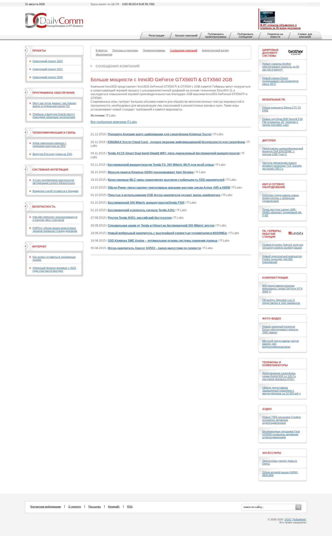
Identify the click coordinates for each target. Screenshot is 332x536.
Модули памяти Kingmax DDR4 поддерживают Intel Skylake (151, 172)
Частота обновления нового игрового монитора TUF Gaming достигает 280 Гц (282, 165)
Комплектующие (275, 277)
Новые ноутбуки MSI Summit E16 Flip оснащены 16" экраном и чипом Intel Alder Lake (282, 122)
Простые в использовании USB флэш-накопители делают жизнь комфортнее (164, 195)
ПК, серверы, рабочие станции (271, 233)
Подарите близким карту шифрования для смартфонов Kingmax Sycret (159, 134)
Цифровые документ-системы (270, 52)
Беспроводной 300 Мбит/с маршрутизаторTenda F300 (146, 202)
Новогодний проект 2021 (48, 69)
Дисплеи (269, 140)
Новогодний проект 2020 (48, 77)
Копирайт (114, 506)
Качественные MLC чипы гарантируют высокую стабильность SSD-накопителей (166, 180)
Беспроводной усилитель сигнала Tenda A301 (141, 210)
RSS (129, 506)
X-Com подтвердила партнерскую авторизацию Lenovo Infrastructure (54, 181)
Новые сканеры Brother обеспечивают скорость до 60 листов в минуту (280, 66)
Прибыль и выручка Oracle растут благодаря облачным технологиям (54, 115)
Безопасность (43, 206)
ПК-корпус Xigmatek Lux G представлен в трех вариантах (281, 301)
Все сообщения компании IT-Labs (114, 122)
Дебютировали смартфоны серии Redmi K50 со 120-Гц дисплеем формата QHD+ (279, 376)
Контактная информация (45, 506)
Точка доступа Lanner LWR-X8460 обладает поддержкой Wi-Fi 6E (282, 212)
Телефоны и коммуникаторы (275, 364)
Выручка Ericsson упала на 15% (52, 154)
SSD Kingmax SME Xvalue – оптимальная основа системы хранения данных (163, 240)
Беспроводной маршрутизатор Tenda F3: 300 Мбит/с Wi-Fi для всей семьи (161, 164)
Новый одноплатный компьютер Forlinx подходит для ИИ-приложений (282, 259)
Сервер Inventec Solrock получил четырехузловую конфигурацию (282, 246)
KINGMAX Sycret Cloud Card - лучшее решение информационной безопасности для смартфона (176, 142)
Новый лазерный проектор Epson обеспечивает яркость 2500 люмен (280, 329)
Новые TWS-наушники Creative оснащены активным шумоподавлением (281, 420)
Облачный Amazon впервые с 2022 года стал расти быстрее (54, 269)
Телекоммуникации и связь (54, 132)
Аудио (267, 409)
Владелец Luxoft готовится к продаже (56, 191)
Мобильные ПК (273, 99)
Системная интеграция (50, 169)
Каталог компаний (186, 35)
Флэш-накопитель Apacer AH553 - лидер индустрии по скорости (154, 248)
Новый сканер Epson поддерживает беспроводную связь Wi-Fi (280, 81)
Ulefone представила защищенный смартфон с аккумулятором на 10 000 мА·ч (281, 390)
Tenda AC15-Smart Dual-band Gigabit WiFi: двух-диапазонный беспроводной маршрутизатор (174, 153)
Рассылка (94, 506)
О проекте (74, 506)
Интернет (39, 246)
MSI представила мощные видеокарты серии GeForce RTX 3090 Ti (282, 288)
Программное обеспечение (53, 92)
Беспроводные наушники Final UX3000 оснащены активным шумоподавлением (281, 434)
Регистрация (156, 35)
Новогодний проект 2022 (48, 61)
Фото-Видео (271, 318)
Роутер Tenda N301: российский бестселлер (140, 217)
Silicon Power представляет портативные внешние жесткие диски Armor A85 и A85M (169, 187)
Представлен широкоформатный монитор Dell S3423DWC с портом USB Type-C (282, 151)
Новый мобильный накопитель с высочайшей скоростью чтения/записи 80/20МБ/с (167, 233)
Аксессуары (271, 452)
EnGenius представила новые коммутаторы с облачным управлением (280, 198)
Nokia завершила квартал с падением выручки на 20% (49, 144)
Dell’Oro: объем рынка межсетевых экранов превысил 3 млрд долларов (55, 229)
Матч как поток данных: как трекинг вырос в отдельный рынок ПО (54, 105)
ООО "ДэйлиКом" (295, 519)
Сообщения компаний (118, 66)
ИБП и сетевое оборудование (273, 186)
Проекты (39, 50)
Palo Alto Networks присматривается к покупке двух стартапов (55, 218)
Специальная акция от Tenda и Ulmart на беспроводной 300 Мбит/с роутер (161, 225)
